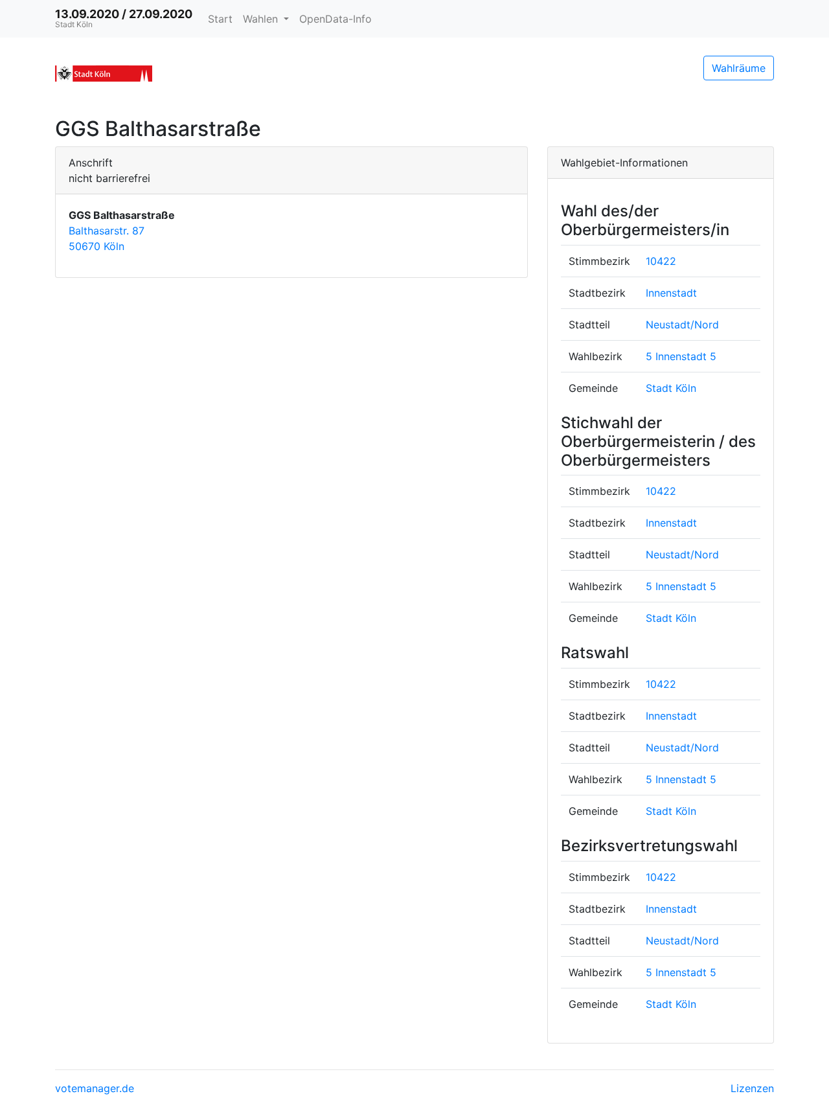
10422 (661, 261)
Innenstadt (671, 292)
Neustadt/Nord (682, 324)
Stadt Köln (671, 388)
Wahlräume (739, 68)
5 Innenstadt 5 (681, 356)
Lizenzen (752, 1088)
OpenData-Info (335, 18)
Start (220, 18)
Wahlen (262, 18)
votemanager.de (94, 1088)
